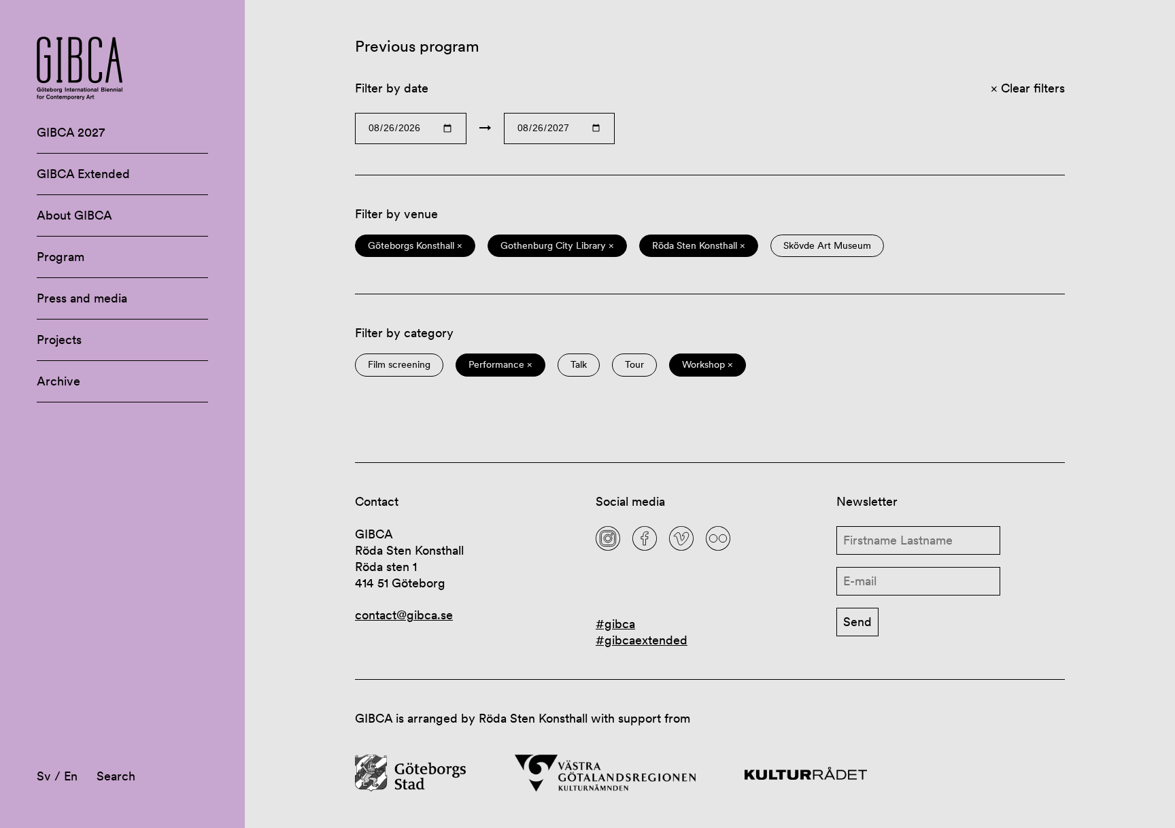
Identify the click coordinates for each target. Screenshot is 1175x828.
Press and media (82, 298)
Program (60, 256)
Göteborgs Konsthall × (415, 246)
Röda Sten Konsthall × (698, 246)
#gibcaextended (641, 640)
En (71, 776)
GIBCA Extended (83, 174)
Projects (59, 339)
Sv (44, 776)
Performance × (500, 364)
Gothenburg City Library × (557, 246)
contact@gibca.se (404, 615)
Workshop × (707, 364)
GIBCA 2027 (71, 132)
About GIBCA (74, 215)
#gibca (615, 624)
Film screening (399, 364)
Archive (58, 381)
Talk (579, 364)
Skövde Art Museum (827, 246)
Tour (634, 364)
